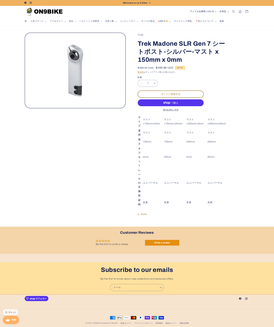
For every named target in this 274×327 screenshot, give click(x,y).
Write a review (162, 243)
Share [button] (144, 214)
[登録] (160, 287)
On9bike (96, 323)
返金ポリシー (126, 323)
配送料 (141, 72)
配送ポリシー (171, 323)
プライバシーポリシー (143, 323)
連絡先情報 (184, 323)
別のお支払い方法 (170, 110)
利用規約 (159, 323)
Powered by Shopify (109, 323)
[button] (38, 21)
